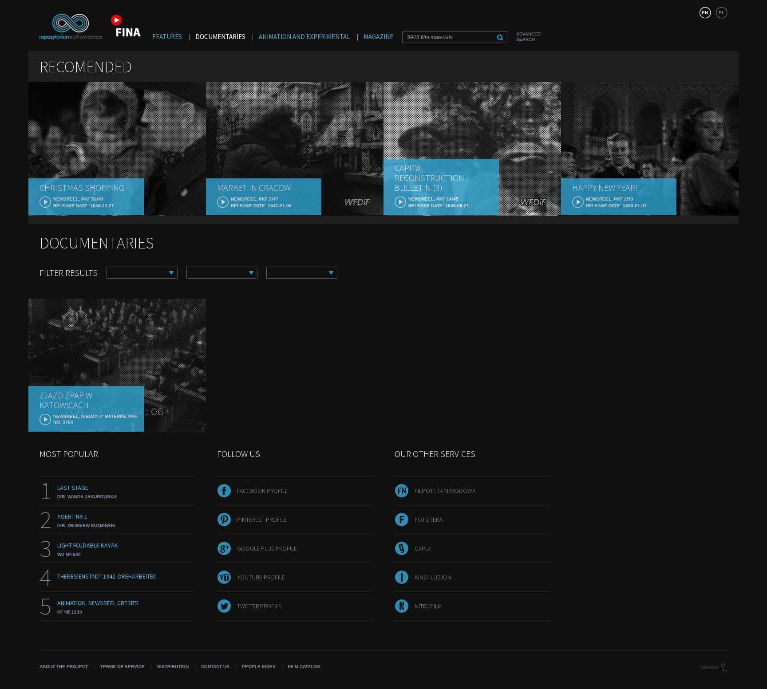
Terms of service (122, 666)
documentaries (220, 36)
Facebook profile (262, 491)
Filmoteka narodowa (445, 491)
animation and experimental (304, 36)
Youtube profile (261, 577)
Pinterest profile (262, 520)
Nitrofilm (428, 606)
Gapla (423, 548)
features (167, 36)
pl (721, 12)
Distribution (173, 666)
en (705, 12)
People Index (259, 666)
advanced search (528, 36)
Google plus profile (267, 548)
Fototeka (429, 520)
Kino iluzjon (433, 577)
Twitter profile (259, 606)
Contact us (215, 666)
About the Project (64, 666)
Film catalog (304, 666)
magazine (378, 36)
